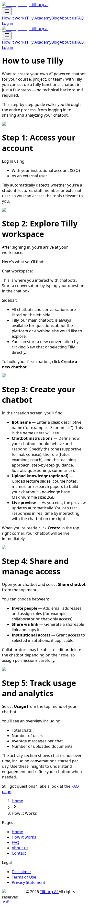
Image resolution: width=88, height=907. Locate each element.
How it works (14, 18)
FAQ (80, 18)
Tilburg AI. (49, 891)
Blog (55, 18)
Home (17, 801)
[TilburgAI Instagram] (8, 902)
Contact (19, 853)
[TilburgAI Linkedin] (4, 902)
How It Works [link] (24, 813)
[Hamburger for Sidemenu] (7, 11)
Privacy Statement (28, 882)
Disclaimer (21, 871)
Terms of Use (24, 877)
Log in (7, 23)
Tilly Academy (38, 18)
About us (68, 18)
